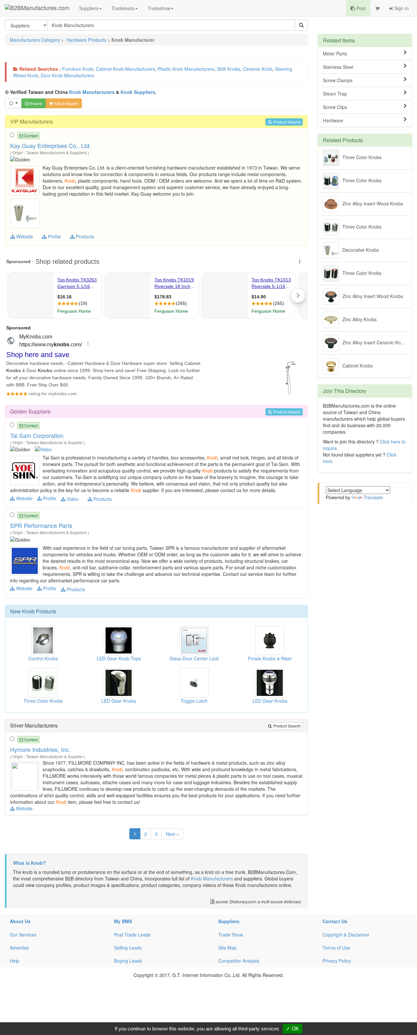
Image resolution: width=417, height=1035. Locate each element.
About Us (20, 921)
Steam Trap (335, 93)
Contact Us (335, 921)
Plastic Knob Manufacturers (186, 69)
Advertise (19, 947)
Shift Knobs (228, 69)
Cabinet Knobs (357, 365)
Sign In (401, 8)
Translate (373, 497)
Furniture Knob (77, 69)
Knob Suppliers (138, 92)
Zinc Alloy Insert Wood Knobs (372, 203)
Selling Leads (128, 947)
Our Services (23, 934)
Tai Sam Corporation (37, 435)
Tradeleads (123, 8)
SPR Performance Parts (41, 525)
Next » (172, 834)
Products (84, 236)
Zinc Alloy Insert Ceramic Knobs (375, 342)
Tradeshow (159, 8)
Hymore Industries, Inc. (40, 749)
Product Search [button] (286, 122)
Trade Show (230, 934)
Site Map (227, 947)
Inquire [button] (35, 103)
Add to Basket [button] (65, 103)
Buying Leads (128, 960)
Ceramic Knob (257, 69)
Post (360, 8)
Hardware (333, 120)
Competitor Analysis (238, 960)
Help (14, 960)
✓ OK (292, 1028)
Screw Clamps (337, 80)
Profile (54, 236)
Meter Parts (335, 53)
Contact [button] (30, 135)
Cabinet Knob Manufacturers (125, 69)
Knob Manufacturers (92, 92)
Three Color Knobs (361, 157)
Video (72, 499)
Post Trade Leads (132, 934)
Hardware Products (86, 40)
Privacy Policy (337, 960)
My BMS (123, 921)
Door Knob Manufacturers (67, 75)
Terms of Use (336, 947)
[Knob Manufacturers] (25, 180)
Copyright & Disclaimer (346, 934)
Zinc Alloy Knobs (359, 319)
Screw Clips (335, 107)
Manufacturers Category (35, 40)
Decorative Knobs (360, 250)
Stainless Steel (338, 67)
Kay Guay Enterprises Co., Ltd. (50, 145)
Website (24, 236)
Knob (28, 611)
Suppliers (88, 8)
